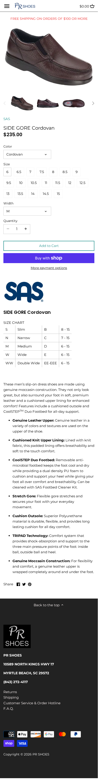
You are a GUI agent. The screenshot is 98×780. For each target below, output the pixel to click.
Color (7, 146)
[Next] (93, 103)
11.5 (57, 183)
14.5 (46, 193)
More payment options (49, 268)
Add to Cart (49, 246)
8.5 (65, 172)
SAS (6, 119)
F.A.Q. (8, 708)
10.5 (34, 183)
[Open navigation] (6, 6)
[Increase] (25, 229)
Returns (10, 692)
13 (7, 193)
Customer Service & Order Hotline (31, 703)
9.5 (8, 183)
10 (21, 183)
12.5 (82, 183)
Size (6, 164)
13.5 (20, 193)
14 (33, 193)
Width (8, 203)
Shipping (11, 697)
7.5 (42, 172)
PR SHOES (41, 754)
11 (46, 183)
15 (58, 193)
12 (69, 183)
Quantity (10, 221)
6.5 (19, 172)
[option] (22, 103)
